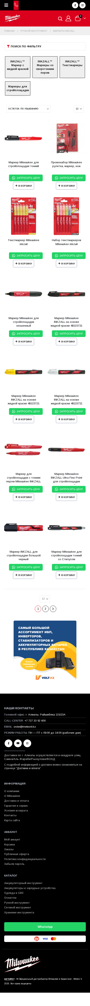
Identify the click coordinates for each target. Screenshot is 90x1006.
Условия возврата (16, 810)
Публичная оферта (16, 854)
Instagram (27, 743)
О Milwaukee (12, 795)
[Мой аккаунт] (68, 18)
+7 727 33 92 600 (35, 720)
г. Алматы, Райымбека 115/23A (46, 714)
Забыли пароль (14, 863)
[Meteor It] (9, 979)
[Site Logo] (12, 18)
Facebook (8, 743)
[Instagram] (82, 5)
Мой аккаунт (12, 839)
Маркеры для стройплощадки (17, 88)
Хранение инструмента (19, 912)
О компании (11, 791)
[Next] (53, 609)
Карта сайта (12, 820)
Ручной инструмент (17, 902)
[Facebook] (75, 5)
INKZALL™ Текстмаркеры (72, 63)
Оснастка (10, 897)
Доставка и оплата (28, 768)
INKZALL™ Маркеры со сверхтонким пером (45, 67)
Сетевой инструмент (17, 907)
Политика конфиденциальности (25, 859)
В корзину (25, 186)
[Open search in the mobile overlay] (60, 18)
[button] (7, 5)
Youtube (18, 743)
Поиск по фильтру (26, 46)
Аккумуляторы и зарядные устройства (29, 888)
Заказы (9, 849)
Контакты (10, 815)
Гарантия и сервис (16, 805)
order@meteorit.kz (25, 726)
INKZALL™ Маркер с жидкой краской (17, 65)
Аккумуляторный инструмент (23, 883)
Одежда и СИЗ (13, 892)
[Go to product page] (23, 138)
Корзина (9, 844)
